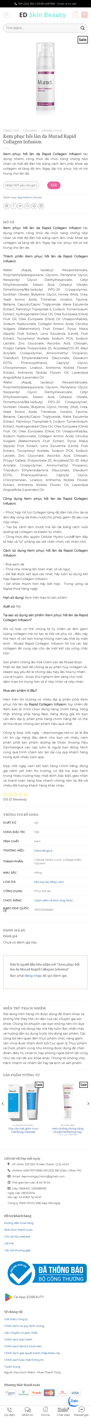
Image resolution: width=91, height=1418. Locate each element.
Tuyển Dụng (12, 1366)
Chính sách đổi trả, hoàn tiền (23, 1346)
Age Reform (25, 197)
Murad (37, 197)
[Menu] (6, 15)
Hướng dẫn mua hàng (18, 1223)
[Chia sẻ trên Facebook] (13, 206)
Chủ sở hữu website (17, 1236)
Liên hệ (9, 1243)
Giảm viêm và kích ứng (49, 900)
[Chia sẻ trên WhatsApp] (6, 206)
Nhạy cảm (57, 882)
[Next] (88, 1112)
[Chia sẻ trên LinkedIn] (41, 206)
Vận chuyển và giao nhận (21, 1332)
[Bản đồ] (84, 15)
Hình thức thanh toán (18, 1229)
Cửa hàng (30, 130)
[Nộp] (83, 28)
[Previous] (3, 1112)
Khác (69, 900)
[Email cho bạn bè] (27, 206)
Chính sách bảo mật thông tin (24, 1359)
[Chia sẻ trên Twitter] (20, 206)
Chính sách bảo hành (18, 1339)
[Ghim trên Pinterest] (34, 206)
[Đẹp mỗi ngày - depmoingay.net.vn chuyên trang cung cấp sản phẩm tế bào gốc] (44, 15)
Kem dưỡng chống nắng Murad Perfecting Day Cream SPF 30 (67, 1132)
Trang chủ (11, 130)
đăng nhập (33, 976)
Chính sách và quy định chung (24, 1326)
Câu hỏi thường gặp (17, 1250)
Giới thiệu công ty (16, 1319)
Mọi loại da (41, 882)
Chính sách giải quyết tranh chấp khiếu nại (32, 1353)
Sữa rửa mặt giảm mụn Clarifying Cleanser (23, 1130)
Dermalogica (52, 130)
